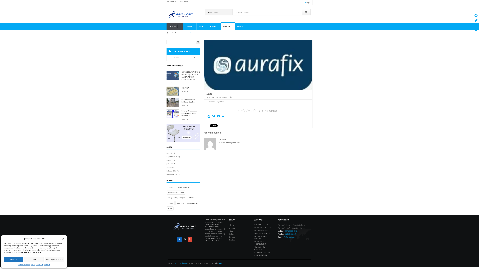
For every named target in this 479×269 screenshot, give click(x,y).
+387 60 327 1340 (290, 231)
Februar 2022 (171, 171)
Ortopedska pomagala (176, 198)
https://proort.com (233, 143)
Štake (170, 208)
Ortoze (191, 198)
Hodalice (171, 187)
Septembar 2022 (173, 157)
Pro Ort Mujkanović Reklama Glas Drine (188, 100)
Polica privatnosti (37, 265)
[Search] (306, 12)
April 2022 (170, 167)
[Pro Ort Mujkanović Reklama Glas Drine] (173, 102)
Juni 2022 (170, 164)
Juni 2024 (170, 153)
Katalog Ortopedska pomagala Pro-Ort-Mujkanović (189, 113)
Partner (177, 33)
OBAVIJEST (185, 88)
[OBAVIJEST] (173, 91)
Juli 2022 (170, 160)
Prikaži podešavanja (54, 259)
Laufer (221, 263)
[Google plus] (190, 239)
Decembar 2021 (172, 174)
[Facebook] (179, 239)
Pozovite (184, 1)
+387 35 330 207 (290, 234)
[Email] (476, 25)
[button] (63, 238)
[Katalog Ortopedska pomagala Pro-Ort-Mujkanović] (173, 114)
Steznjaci (180, 203)
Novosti (176, 58)
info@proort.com (289, 237)
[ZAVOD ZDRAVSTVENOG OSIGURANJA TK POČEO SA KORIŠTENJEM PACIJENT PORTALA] (173, 75)
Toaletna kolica (192, 203)
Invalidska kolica (184, 187)
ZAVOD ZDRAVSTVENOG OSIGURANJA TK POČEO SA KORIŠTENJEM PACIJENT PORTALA (190, 75)
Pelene (170, 203)
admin (171, 83)
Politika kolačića (24, 265)
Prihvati (13, 259)
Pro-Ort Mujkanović (181, 263)
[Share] (476, 30)
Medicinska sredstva (176, 192)
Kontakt (47, 265)
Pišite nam (174, 1)
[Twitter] (185, 239)
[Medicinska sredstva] (183, 133)
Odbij (34, 259)
